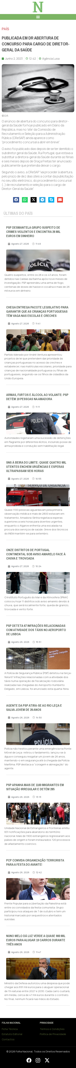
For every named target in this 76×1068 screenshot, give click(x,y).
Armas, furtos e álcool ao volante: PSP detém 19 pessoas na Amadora (37, 397)
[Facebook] (29, 1060)
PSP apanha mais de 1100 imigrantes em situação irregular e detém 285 (35, 787)
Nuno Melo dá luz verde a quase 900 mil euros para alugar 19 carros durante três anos (35, 940)
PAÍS (5, 28)
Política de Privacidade (53, 1034)
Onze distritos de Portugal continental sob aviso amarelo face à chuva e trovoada (36, 554)
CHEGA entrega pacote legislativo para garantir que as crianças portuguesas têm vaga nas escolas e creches (37, 311)
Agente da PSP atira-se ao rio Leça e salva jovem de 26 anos (34, 708)
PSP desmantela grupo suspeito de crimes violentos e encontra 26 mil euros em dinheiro (33, 232)
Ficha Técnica (10, 1029)
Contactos (8, 1039)
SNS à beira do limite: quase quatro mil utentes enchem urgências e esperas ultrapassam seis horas (36, 467)
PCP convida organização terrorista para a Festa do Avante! (35, 862)
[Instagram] (38, 1060)
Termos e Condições (52, 1029)
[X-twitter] (47, 1060)
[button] (38, 17)
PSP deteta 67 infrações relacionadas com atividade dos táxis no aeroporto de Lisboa (36, 630)
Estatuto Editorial (12, 1034)
